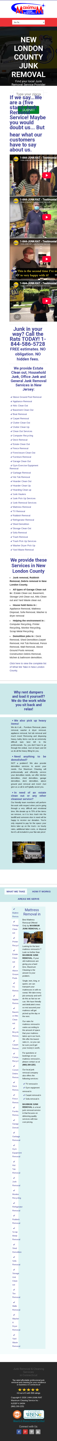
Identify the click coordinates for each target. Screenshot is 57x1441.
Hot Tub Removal (21, 477)
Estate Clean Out (21, 444)
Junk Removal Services (24, 503)
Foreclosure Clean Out (24, 453)
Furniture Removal (22, 457)
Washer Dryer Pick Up (24, 545)
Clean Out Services (22, 431)
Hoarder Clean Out (22, 481)
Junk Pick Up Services (24, 498)
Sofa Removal (20, 532)
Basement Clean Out (23, 410)
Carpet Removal (21, 418)
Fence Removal (20, 448)
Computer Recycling (23, 435)
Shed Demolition (21, 524)
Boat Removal (20, 414)
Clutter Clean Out (21, 422)
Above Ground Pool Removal (27, 397)
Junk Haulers (19, 494)
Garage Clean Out (22, 461)
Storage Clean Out (22, 528)
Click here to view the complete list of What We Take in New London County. (28, 667)
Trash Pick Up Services (24, 541)
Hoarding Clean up (22, 490)
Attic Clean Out (20, 405)
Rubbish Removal (21, 515)
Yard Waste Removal (23, 550)
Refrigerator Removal (23, 520)
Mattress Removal (22, 507)
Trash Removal (20, 537)
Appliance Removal (22, 401)
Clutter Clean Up (21, 427)
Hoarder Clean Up (22, 485)
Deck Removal (20, 440)
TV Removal (19, 511)
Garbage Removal (22, 473)
